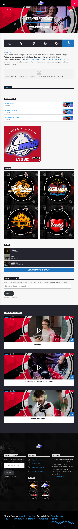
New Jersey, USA (37, 471)
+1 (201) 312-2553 (37, 464)
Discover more (57, 476)
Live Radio (31, 519)
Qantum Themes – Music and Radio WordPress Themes (47, 59)
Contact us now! (19, 519)
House (39, 13)
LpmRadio (8, 87)
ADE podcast (39, 344)
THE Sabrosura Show (12, 117)
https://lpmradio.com (38, 460)
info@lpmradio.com (38, 467)
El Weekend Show (11, 110)
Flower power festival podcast (39, 381)
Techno (13, 392)
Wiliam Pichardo (57, 516)
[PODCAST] (8, 52)
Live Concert (9, 104)
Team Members (43, 519)
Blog (7, 519)
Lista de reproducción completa (39, 270)
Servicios (55, 519)
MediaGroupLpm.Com (27, 516)
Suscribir (9, 293)
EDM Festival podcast (39, 418)
